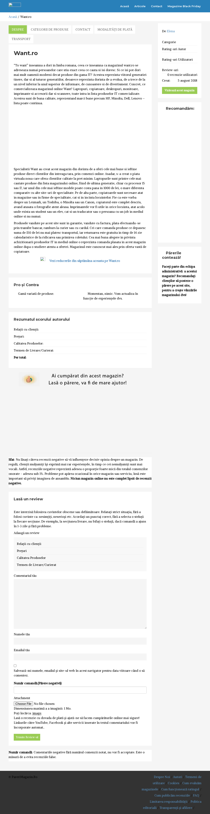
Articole (140, 6)
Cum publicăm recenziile (172, 795)
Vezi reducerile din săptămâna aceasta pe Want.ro (84, 261)
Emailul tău (22, 650)
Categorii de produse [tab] (49, 29)
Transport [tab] (21, 39)
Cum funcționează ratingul (180, 789)
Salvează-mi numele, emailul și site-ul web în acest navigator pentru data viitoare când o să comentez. (79, 673)
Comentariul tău (25, 576)
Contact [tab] (82, 29)
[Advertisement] (80, 136)
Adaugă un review (26, 533)
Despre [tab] (18, 29)
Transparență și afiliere (176, 808)
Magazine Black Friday (184, 6)
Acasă (124, 6)
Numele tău (22, 634)
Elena (171, 31)
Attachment (22, 698)
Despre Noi (162, 777)
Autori (177, 777)
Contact (156, 6)
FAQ (196, 795)
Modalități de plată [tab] (114, 29)
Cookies (173, 783)
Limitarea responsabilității (168, 802)
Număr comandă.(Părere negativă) (38, 683)
